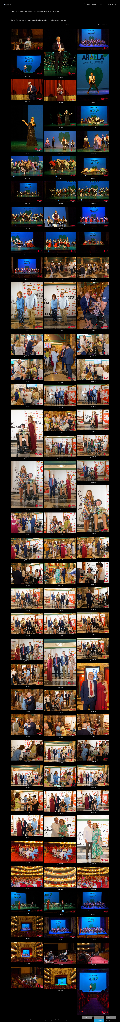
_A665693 (27, 228)
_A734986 (60, 737)
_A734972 (93, 711)
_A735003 (93, 787)
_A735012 (93, 812)
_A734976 (60, 712)
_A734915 (60, 407)
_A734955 (60, 610)
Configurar (99, 1017)
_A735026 (60, 889)
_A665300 (93, 102)
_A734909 (27, 381)
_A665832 (27, 279)
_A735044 (93, 939)
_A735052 (60, 965)
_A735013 (60, 813)
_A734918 (93, 431)
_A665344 (60, 102)
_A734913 (93, 406)
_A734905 (93, 330)
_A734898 (60, 279)
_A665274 (27, 51)
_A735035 (93, 914)
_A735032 (60, 914)
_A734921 (60, 432)
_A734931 (60, 509)
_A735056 (93, 965)
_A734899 (93, 279)
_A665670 (27, 203)
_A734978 (27, 711)
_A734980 (27, 736)
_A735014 (27, 837)
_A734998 (60, 763)
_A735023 (27, 863)
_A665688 (60, 203)
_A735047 (27, 963)
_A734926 (60, 458)
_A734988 (27, 762)
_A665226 (60, 77)
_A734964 (60, 687)
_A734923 (93, 457)
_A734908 (93, 356)
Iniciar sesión (91, 4)
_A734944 (60, 560)
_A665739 (60, 228)
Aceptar (99, 1020)
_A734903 (60, 330)
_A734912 (27, 406)
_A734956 (27, 610)
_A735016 (93, 864)
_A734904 (60, 382)
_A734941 (27, 534)
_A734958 (60, 635)
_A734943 (93, 559)
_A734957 (93, 634)
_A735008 (27, 812)
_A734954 (93, 609)
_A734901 (27, 330)
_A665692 (93, 203)
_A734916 (27, 458)
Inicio (102, 4)
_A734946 (93, 584)
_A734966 (27, 661)
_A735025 (27, 888)
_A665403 (60, 127)
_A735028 (93, 889)
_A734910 (93, 381)
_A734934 (93, 533)
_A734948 (60, 585)
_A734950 (27, 585)
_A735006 (60, 788)
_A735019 (60, 838)
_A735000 (27, 787)
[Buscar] (94, 24)
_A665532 (93, 153)
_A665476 (93, 127)
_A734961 (93, 660)
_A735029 (27, 913)
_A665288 (27, 76)
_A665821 (93, 254)
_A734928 (93, 482)
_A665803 (60, 254)
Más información (87, 1017)
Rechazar (111, 1018)
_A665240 (93, 51)
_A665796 (27, 254)
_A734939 (60, 534)
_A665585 (27, 178)
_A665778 (93, 228)
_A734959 (27, 635)
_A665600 (93, 178)
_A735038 (27, 938)
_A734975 (27, 686)
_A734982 (93, 736)
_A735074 (60, 990)
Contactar (111, 4)
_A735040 (60, 939)
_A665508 (60, 153)
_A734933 (27, 509)
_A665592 (60, 178)
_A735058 (27, 989)
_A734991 (93, 762)
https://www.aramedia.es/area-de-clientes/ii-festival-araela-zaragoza (39, 11)
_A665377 (27, 153)
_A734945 (27, 560)
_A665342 (27, 101)
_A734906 (27, 356)
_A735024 (60, 864)
